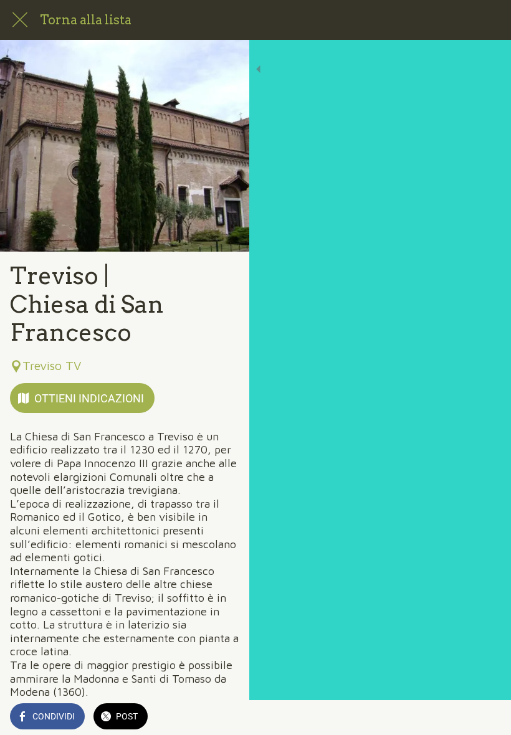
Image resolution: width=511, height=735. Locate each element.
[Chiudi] (19, 19)
